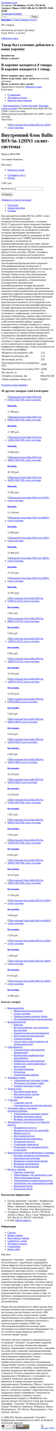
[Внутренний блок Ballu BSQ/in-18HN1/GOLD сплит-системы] (31, 661)
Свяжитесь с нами (17, 1241)
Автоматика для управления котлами (33, 1183)
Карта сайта (13, 1249)
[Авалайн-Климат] (11, 13)
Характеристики (16, 208)
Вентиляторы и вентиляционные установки (30, 1152)
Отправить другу (16, 175)
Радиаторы (19, 1072)
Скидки (11, 1232)
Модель (5, 154)
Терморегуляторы (23, 1097)
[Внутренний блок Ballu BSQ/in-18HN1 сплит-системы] (31, 963)
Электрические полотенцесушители (33, 1105)
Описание (12, 205)
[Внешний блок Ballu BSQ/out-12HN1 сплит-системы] (31, 540)
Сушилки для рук (23, 1102)
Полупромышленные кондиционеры (33, 1019)
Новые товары (15, 1235)
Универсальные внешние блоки (30, 1016)
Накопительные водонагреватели (31, 1033)
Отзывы (11, 210)
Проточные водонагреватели (29, 1036)
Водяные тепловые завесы (28, 1116)
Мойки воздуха (22, 1133)
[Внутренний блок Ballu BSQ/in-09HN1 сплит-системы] (31, 923)
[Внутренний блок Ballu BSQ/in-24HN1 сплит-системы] (31, 983)
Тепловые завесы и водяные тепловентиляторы (22, 1109)
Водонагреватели (16, 1022)
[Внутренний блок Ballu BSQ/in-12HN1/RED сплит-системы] (31, 742)
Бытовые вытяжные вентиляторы (31, 1155)
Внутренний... (13, 607)
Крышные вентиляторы (26, 1163)
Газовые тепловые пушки (27, 1086)
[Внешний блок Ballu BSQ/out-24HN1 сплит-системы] (31, 581)
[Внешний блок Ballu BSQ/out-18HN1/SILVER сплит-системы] (31, 460)
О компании (14, 94)
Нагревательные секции (26, 1094)
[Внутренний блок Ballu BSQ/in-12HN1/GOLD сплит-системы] (31, 641)
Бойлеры (18, 1024)
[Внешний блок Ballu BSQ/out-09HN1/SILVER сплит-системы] (31, 419)
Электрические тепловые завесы (31, 1113)
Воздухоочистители (24, 1136)
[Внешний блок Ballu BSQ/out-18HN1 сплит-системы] (31, 561)
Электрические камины (26, 1074)
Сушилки (12, 1099)
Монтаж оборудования (19, 100)
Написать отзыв (15, 170)
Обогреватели (14, 1047)
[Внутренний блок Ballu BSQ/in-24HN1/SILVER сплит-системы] (31, 883)
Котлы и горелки (16, 1169)
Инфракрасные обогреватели (29, 1061)
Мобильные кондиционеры (28, 1010)
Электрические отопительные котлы (33, 1180)
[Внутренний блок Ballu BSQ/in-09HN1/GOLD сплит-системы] (31, 621)
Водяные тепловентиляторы (29, 1119)
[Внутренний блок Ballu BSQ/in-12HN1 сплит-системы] (31, 943)
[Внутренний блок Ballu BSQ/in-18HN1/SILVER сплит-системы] (31, 863)
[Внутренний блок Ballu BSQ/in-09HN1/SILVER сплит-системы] (31, 822)
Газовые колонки (23, 1038)
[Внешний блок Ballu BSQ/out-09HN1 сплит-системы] (31, 520)
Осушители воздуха (24, 1141)
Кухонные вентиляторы (26, 1166)
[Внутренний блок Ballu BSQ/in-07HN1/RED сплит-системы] (31, 701)
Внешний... (12, 406)
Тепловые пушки (16, 1077)
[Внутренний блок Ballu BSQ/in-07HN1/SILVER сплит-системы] (31, 802)
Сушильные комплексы (26, 1144)
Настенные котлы (23, 1188)
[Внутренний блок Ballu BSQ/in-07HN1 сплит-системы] (31, 903)
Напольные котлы (23, 1186)
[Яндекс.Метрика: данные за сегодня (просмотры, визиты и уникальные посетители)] (48, 1426)
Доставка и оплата (17, 97)
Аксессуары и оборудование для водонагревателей (31, 1042)
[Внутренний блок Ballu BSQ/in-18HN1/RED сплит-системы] (31, 762)
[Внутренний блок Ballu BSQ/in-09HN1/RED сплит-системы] (31, 722)
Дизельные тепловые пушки (29, 1083)
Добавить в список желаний (16, 200)
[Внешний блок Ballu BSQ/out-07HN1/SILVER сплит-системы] (31, 399)
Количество (7, 188)
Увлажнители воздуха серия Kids (31, 1130)
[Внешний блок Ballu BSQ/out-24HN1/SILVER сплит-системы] (31, 480)
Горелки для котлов (24, 1172)
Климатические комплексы (28, 1138)
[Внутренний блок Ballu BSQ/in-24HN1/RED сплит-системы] (31, 782)
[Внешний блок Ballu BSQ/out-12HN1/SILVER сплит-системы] (31, 440)
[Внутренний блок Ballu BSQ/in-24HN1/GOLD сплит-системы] (31, 681)
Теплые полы (14, 1088)
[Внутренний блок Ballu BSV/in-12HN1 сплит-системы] (31, 127)
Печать (11, 178)
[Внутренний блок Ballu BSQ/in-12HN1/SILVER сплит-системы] (31, 843)
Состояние (7, 159)
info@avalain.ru (23, 1220)
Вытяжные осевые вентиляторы (31, 1161)
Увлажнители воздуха (25, 1127)
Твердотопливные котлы (27, 1177)
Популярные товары (18, 1238)
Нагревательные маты (25, 1091)
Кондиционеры (11, 105)
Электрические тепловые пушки (31, 1080)
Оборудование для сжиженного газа (33, 1175)
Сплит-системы (29, 105)
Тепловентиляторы (24, 1069)
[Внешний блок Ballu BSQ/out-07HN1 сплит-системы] (31, 500)
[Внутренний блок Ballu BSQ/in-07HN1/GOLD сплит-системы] (31, 601)
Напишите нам (9, 2)
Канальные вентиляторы (27, 1158)
